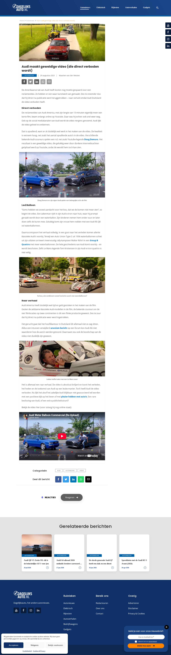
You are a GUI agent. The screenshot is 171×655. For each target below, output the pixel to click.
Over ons (100, 608)
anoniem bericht (59, 328)
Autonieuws (85, 7)
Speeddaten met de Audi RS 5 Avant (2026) (134, 562)
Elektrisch (101, 7)
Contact (99, 613)
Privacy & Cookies (136, 613)
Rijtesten (115, 7)
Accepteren (13, 645)
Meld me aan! (144, 645)
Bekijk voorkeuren (55, 645)
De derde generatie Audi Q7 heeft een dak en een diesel (101, 562)
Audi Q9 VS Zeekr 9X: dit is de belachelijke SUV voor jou (36, 562)
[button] (156, 7)
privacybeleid (153, 641)
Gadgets (146, 7)
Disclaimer (133, 608)
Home (22, 20)
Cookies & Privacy (39, 651)
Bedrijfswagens (70, 624)
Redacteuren (102, 603)
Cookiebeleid (27, 651)
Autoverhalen (131, 7)
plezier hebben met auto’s (74, 396)
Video (82, 470)
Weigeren (34, 645)
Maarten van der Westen (69, 75)
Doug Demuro (91, 139)
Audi (58, 470)
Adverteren (133, 603)
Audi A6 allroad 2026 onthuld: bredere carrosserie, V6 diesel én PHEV (68, 562)
